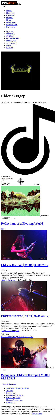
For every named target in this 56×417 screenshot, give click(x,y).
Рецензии (10, 27)
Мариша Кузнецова (10, 331)
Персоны (10, 34)
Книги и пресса (13, 398)
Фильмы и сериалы (14, 395)
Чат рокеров (25, 336)
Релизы (9, 48)
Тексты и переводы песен (17, 388)
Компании (10, 393)
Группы (9, 31)
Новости (10, 13)
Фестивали (11, 43)
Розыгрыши (11, 25)
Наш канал (9, 336)
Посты (9, 11)
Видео (9, 45)
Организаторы (12, 38)
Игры (8, 20)
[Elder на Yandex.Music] (28, 174)
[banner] (9, 4)
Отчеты (9, 18)
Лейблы (9, 36)
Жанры (9, 391)
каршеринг (37, 414)
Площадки (11, 41)
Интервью (10, 22)
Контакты (10, 402)
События (10, 15)
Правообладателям (14, 400)
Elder (3, 229)
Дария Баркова (8, 280)
